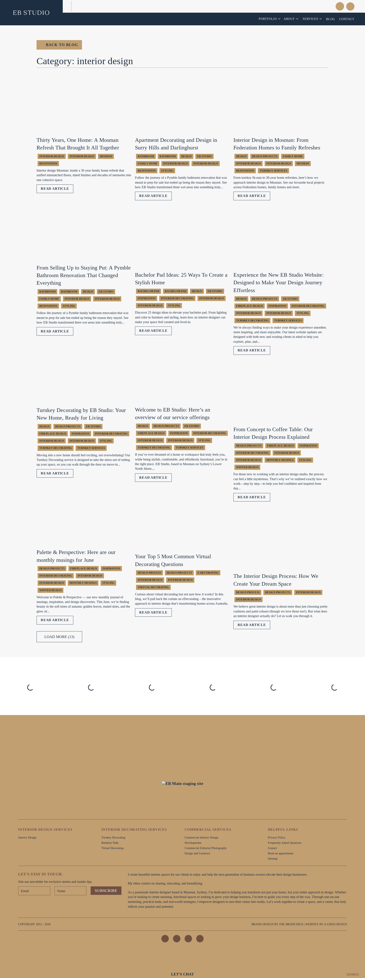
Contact (346, 19)
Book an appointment (280, 853)
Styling (167, 170)
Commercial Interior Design (201, 837)
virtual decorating (153, 587)
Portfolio (268, 18)
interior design (81, 156)
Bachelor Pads (109, 842)
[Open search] (350, 6)
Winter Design (247, 467)
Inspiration (146, 298)
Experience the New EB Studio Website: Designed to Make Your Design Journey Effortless (278, 282)
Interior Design (51, 156)
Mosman (106, 156)
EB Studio (204, 156)
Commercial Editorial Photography (206, 848)
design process (149, 572)
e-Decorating (208, 572)
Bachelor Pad (148, 291)
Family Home (148, 163)
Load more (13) (59, 637)
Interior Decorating (177, 298)
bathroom (146, 156)
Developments (193, 842)
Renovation (48, 163)
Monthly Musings (280, 460)
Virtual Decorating (112, 848)
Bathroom (167, 156)
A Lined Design (335, 924)
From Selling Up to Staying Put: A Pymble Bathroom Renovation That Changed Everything (84, 275)
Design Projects (264, 156)
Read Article (55, 188)
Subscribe (106, 891)
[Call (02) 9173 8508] (321, 6)
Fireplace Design (249, 305)
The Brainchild (291, 924)
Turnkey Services (273, 170)
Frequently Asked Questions (284, 842)
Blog (330, 19)
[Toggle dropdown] (280, 18)
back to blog (62, 45)
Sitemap (273, 858)
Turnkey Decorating (252, 320)
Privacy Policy (276, 837)
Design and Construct (197, 853)
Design (186, 156)
